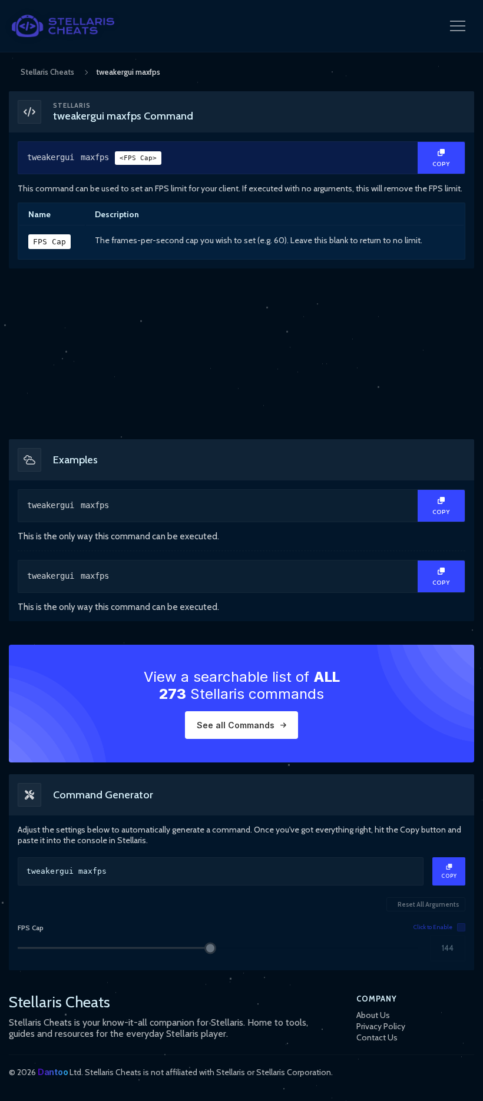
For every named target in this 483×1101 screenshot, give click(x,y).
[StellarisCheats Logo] (63, 26)
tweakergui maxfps (92, 157)
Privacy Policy (380, 1026)
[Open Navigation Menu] (457, 26)
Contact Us (377, 1037)
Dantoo (53, 1072)
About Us (373, 1015)
